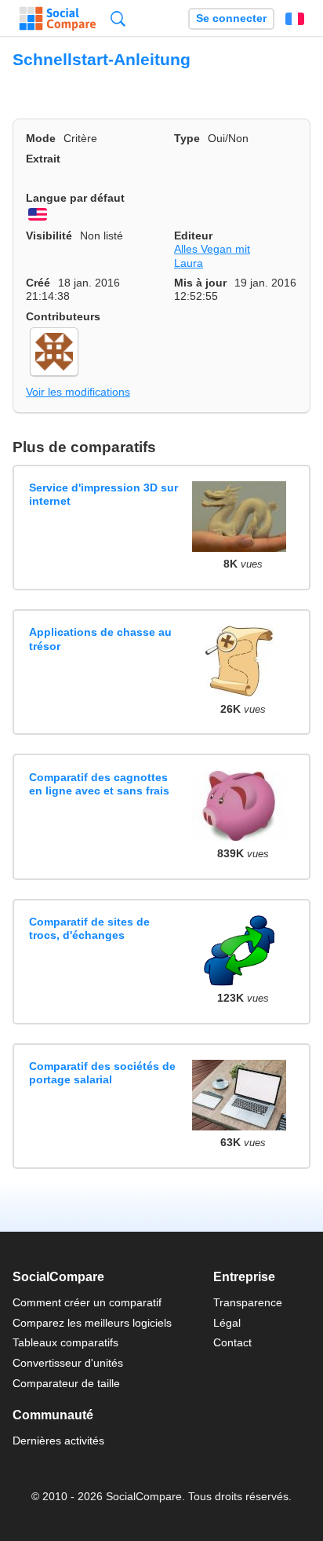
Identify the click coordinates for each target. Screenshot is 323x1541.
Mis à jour (200, 282)
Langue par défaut (75, 198)
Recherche (118, 18)
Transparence (247, 1302)
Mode (41, 138)
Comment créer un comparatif (87, 1302)
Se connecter (231, 18)
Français (294, 19)
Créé (38, 282)
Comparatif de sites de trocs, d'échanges (89, 928)
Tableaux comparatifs (65, 1342)
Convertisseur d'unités (68, 1363)
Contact (232, 1342)
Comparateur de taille (66, 1383)
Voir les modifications (78, 391)
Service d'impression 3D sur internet (103, 494)
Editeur (193, 235)
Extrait (43, 158)
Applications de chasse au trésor (100, 639)
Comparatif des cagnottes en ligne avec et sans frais (99, 784)
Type (187, 138)
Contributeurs (63, 316)
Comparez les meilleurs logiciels (92, 1322)
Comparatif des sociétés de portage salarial (102, 1073)
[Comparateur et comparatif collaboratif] (58, 19)
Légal (227, 1322)
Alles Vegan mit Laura (212, 255)
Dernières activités (58, 1440)
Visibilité (49, 235)
